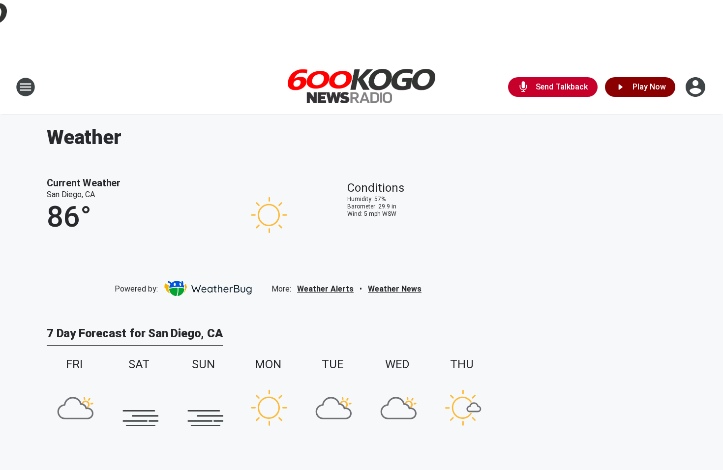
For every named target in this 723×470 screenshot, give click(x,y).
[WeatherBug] (208, 288)
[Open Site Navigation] (25, 87)
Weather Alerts (325, 289)
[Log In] (696, 87)
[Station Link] (361, 87)
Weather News (395, 289)
